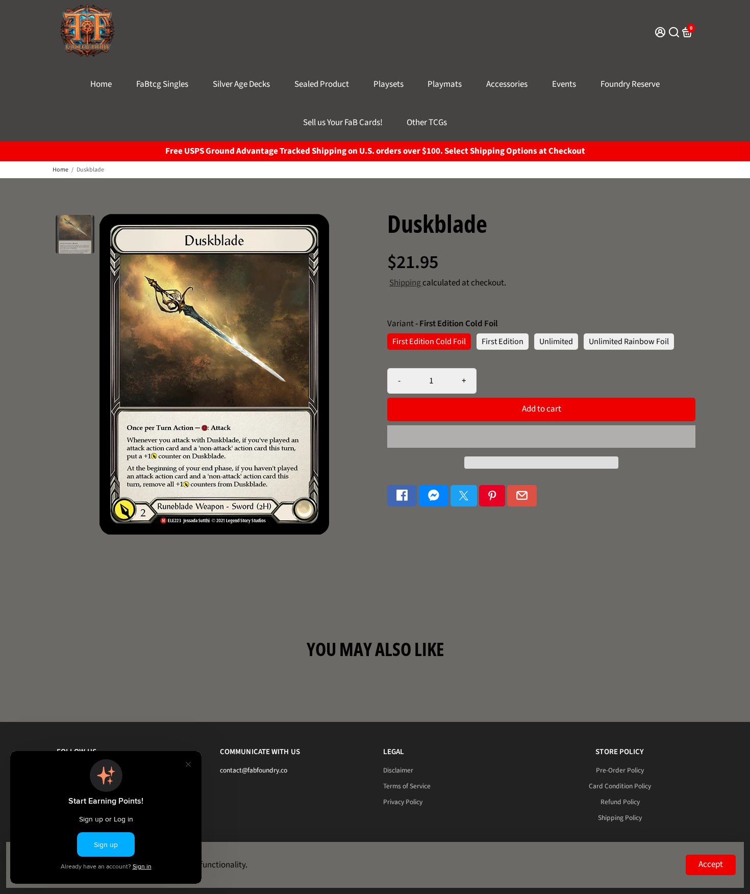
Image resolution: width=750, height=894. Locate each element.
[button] (541, 436)
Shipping (405, 283)
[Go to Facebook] (402, 496)
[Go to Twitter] (464, 496)
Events (564, 84)
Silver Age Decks (241, 84)
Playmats (445, 84)
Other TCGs (427, 122)
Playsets (388, 84)
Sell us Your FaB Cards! (343, 122)
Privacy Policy (402, 802)
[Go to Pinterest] (492, 496)
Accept (710, 864)
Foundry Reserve (630, 84)
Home (101, 84)
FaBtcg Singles (162, 84)
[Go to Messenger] (433, 496)
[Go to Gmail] (522, 496)
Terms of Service (407, 786)
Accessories (507, 84)
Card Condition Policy (620, 786)
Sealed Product (321, 84)
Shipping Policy (620, 818)
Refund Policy (620, 802)
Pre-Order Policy (620, 770)
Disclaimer (398, 770)
